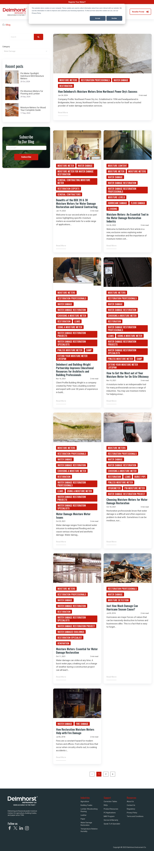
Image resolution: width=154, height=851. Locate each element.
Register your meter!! (77, 2)
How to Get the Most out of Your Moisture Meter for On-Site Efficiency (127, 375)
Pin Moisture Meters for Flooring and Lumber (31, 92)
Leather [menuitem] (84, 815)
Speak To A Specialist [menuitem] (112, 824)
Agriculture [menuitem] (85, 801)
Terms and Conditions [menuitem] (135, 816)
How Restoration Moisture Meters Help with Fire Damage (75, 731)
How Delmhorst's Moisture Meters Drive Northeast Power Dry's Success (97, 91)
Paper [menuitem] (83, 819)
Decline (114, 18)
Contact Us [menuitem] (131, 805)
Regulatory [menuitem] (131, 809)
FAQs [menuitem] (106, 805)
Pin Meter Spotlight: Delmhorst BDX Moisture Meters (32, 76)
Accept (97, 18)
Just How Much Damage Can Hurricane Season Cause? (122, 607)
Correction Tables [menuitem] (110, 801)
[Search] (38, 37)
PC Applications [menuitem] (110, 813)
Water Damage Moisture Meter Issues (73, 515)
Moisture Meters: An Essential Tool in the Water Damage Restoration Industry (127, 217)
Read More (63, 112)
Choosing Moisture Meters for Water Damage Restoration (127, 501)
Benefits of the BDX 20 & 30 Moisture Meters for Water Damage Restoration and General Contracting (76, 203)
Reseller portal (138, 12)
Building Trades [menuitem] (86, 805)
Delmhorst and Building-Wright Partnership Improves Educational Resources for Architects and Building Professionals (75, 369)
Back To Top (139, 846)
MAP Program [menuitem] (109, 816)
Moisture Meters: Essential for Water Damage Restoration (77, 650)
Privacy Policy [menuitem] (132, 813)
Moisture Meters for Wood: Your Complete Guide (33, 108)
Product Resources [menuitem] (111, 809)
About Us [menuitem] (130, 801)
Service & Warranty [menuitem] (111, 820)
